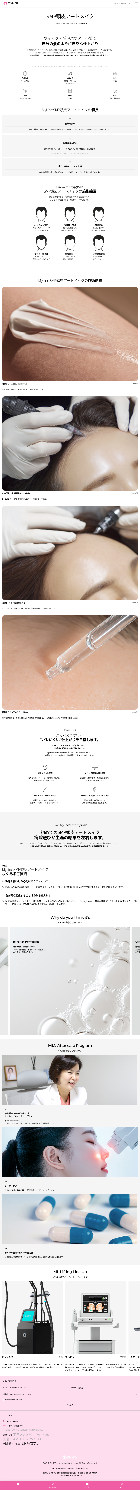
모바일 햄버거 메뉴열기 (136, 3)
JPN (129, 3)
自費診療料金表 (82, 1468)
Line (18, 1487)
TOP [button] (121, 1487)
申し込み (70, 1405)
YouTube (87, 1487)
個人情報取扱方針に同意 (14, 1399)
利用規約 (70, 1468)
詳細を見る (40, 1325)
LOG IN (123, 3)
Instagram (52, 1487)
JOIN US (115, 3)
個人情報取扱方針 (59, 1468)
